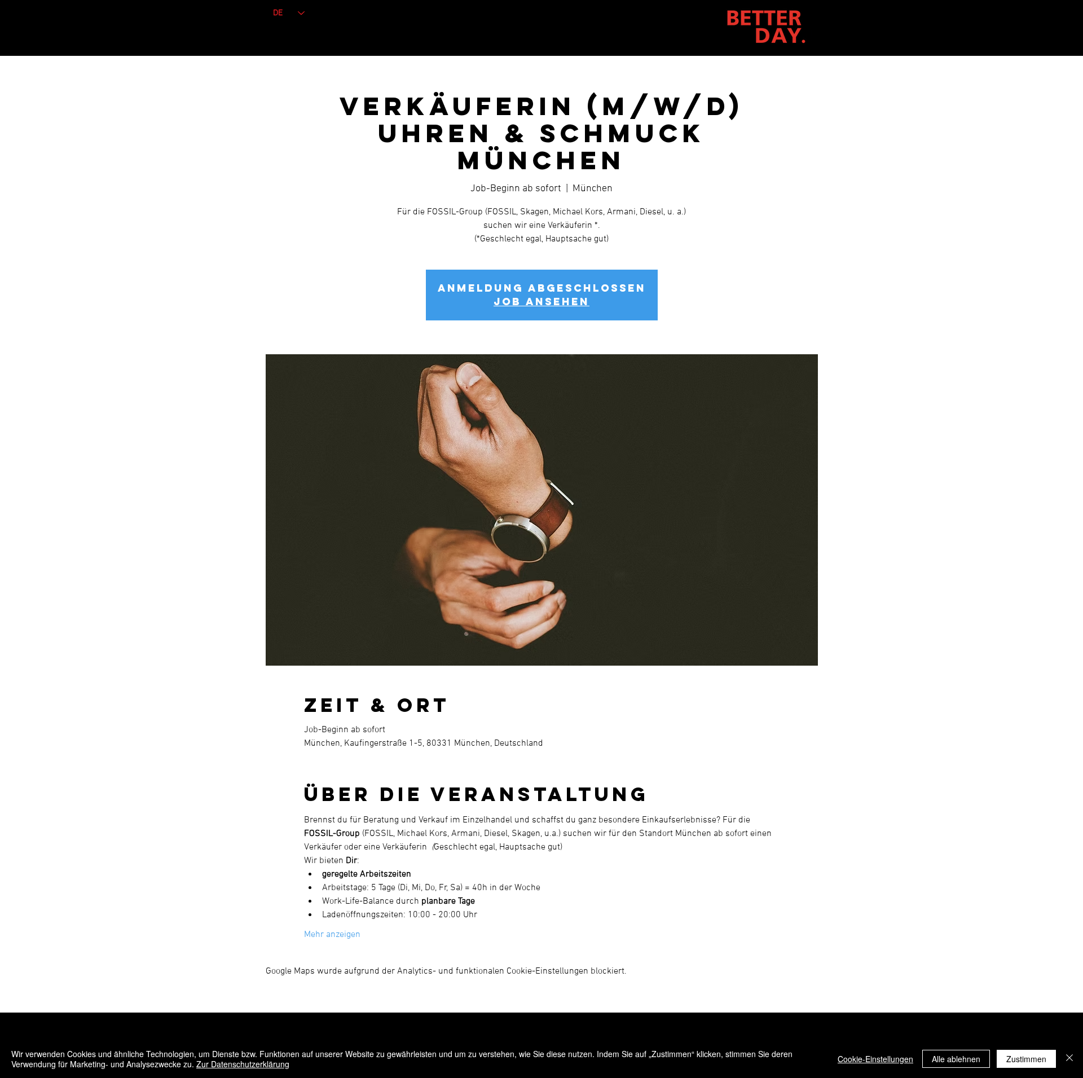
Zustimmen (1026, 1058)
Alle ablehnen (956, 1058)
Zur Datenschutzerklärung (242, 1064)
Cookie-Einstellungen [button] (875, 1058)
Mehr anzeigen (332, 934)
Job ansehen (541, 301)
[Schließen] (1069, 1059)
